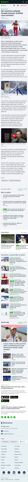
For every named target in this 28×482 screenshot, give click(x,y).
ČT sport (2, 17)
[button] (14, 135)
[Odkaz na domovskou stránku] (7, 2)
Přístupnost (17, 479)
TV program (4, 446)
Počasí (2, 459)
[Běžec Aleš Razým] (14, 88)
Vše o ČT (3, 468)
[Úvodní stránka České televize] (7, 423)
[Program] (18, 5)
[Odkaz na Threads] (14, 417)
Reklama (17, 449)
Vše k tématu (24, 232)
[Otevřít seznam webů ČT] (26, 2)
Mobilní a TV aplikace (6, 465)
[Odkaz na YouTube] (11, 417)
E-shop (2, 462)
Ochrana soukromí (9, 479)
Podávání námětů (19, 462)
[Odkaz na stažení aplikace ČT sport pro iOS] (5, 397)
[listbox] (14, 442)
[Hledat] (23, 2)
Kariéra (16, 459)
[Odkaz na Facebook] (5, 417)
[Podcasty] (14, 5)
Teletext (3, 454)
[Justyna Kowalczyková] (14, 28)
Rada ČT (16, 457)
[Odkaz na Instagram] (2, 417)
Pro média (17, 446)
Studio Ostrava (18, 454)
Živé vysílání (4, 449)
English (2, 479)
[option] (5, 442)
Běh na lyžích (4, 9)
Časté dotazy (18, 465)
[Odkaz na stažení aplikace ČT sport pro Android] (14, 397)
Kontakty (17, 468)
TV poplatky (4, 451)
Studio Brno (17, 451)
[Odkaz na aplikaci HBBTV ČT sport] (5, 400)
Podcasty (3, 457)
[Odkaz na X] (8, 417)
